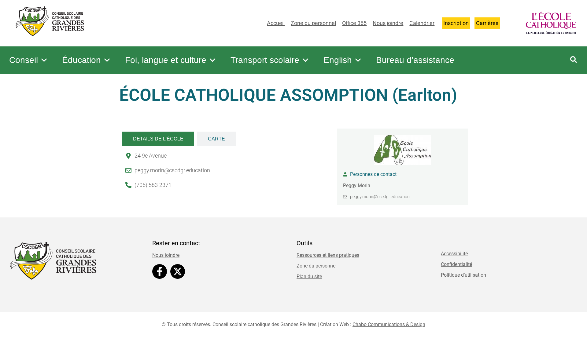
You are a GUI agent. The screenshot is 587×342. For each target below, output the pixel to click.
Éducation (81, 60)
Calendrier (421, 23)
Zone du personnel (313, 23)
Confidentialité (456, 264)
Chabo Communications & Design (389, 324)
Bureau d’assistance (415, 60)
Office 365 (354, 23)
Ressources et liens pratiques (328, 255)
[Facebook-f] (159, 271)
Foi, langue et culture (165, 60)
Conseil (23, 60)
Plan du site (309, 276)
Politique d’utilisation (463, 275)
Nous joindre (388, 23)
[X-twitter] (177, 271)
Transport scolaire (265, 60)
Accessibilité (454, 253)
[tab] (158, 139)
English (337, 60)
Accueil (276, 23)
